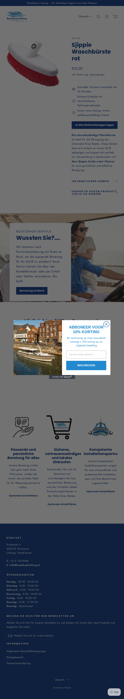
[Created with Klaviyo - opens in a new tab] (62, 377)
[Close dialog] (106, 324)
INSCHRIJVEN (86, 365)
